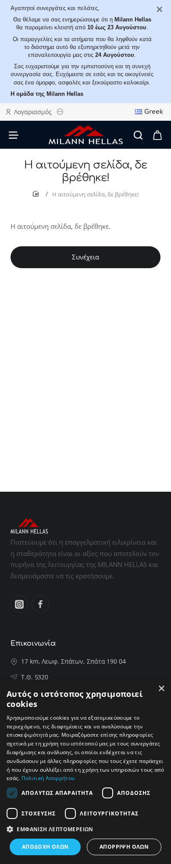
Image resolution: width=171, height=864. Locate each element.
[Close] (159, 9)
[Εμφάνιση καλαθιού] (157, 135)
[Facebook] (40, 604)
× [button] (161, 689)
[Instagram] (19, 604)
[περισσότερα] (61, 112)
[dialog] (85, 771)
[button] (85, 829)
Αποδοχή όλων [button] (45, 846)
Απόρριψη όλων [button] (124, 846)
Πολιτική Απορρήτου (48, 778)
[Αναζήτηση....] (138, 135)
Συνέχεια (85, 256)
